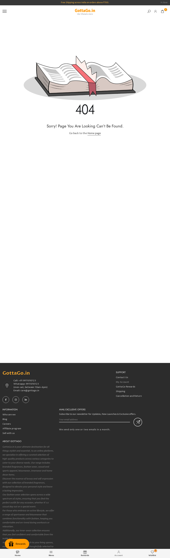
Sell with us (8, 433)
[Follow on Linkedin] (25, 399)
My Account (122, 382)
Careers (6, 423)
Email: (17, 390)
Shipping (120, 391)
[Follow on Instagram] (15, 399)
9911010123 (32, 383)
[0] (162, 11)
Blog (4, 419)
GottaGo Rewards (125, 386)
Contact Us (122, 377)
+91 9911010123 (27, 380)
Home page (94, 133)
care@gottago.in (30, 390)
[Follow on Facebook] (5, 399)
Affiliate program (11, 428)
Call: (16, 380)
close (6, 3)
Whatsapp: (19, 383)
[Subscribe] (137, 422)
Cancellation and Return (129, 396)
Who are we (8, 414)
